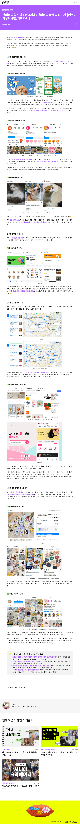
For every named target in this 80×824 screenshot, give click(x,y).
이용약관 (3, 822)
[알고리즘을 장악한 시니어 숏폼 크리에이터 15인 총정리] (20, 770)
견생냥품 (41, 339)
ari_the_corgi (43, 212)
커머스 (7, 10)
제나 (13, 704)
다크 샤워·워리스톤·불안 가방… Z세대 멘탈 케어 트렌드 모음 (20, 753)
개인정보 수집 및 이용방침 (12, 822)
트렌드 (7, 749)
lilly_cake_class (53, 629)
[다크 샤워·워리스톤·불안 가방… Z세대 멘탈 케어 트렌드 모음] (20, 736)
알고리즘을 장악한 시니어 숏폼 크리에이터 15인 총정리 (20, 787)
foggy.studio (55, 578)
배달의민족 (38, 420)
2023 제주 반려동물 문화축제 (47, 96)
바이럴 (42, 749)
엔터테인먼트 (53, 749)
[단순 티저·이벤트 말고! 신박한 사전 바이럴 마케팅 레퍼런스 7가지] (59, 736)
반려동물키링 (32, 578)
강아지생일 (34, 629)
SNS (4, 783)
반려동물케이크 (43, 629)
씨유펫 (41, 369)
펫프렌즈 (41, 462)
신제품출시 (47, 749)
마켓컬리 (32, 420)
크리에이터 (11, 783)
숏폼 (7, 783)
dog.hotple (34, 156)
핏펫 (41, 283)
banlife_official (54, 156)
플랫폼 (11, 10)
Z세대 (4, 10)
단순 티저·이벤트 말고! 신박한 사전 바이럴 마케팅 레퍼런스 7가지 (59, 753)
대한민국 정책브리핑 (35, 96)
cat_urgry (34, 212)
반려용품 (46, 420)
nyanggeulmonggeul (44, 578)
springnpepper (53, 212)
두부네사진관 (41, 543)
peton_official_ (43, 156)
